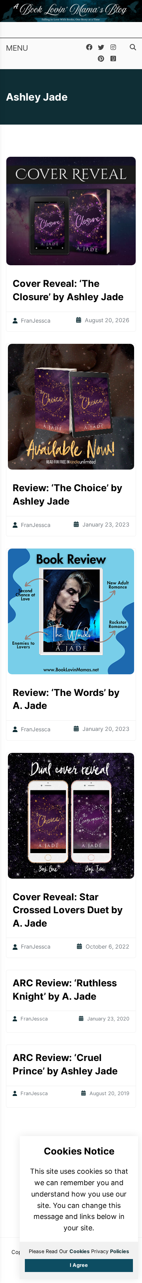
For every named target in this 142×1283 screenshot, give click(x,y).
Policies (119, 1251)
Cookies (79, 1251)
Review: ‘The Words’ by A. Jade (66, 699)
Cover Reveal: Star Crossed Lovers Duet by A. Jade (68, 910)
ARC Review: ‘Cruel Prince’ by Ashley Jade (65, 1064)
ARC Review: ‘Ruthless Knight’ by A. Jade (65, 989)
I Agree (79, 1265)
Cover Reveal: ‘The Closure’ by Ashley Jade (68, 290)
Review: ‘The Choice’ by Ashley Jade (67, 494)
